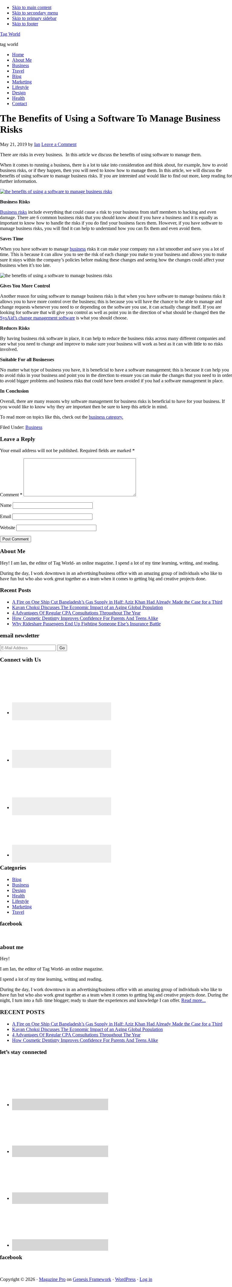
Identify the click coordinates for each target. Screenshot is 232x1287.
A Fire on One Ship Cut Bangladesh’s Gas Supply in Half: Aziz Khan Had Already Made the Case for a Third (117, 602)
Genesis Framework (92, 1279)
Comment (11, 494)
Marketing (22, 906)
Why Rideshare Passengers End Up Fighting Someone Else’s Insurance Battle (86, 623)
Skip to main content (31, 7)
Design (19, 890)
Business (33, 427)
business (78, 248)
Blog (16, 879)
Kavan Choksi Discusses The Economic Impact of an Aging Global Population (87, 607)
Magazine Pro (52, 1279)
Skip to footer (25, 23)
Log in (146, 1279)
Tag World (10, 34)
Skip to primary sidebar (34, 18)
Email (5, 516)
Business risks (13, 212)
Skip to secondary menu (35, 12)
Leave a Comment (58, 144)
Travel (18, 912)
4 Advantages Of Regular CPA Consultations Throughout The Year (76, 612)
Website (7, 527)
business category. (106, 417)
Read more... (193, 1000)
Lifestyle (20, 901)
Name (5, 505)
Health (18, 895)
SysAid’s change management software (37, 317)
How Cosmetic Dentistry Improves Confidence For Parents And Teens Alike (85, 618)
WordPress (125, 1279)
